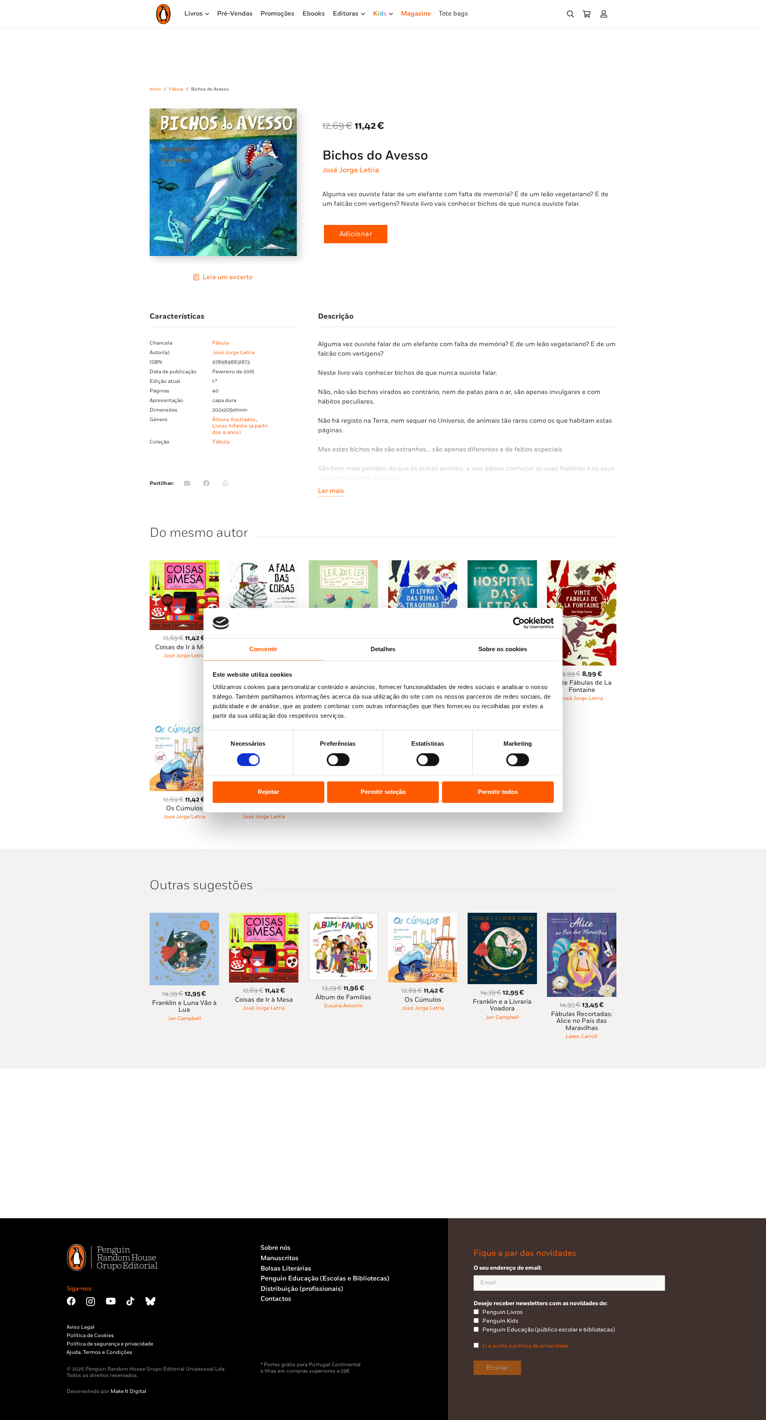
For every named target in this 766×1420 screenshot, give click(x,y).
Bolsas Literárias (286, 1268)
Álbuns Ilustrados (234, 419)
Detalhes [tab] (383, 649)
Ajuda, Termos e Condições (99, 1352)
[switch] (338, 759)
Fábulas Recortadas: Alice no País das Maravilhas (581, 1021)
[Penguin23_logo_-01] (163, 14)
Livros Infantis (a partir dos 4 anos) (240, 429)
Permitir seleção (383, 792)
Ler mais (331, 491)
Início (155, 89)
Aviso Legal (81, 1327)
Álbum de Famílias (343, 997)
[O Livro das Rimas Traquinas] (423, 565)
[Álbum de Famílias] (343, 917)
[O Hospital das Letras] (502, 565)
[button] (570, 14)
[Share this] (206, 483)
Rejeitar (268, 792)
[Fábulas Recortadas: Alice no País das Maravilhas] (581, 917)
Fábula (176, 89)
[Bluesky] (150, 1301)
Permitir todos (498, 792)
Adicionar (356, 234)
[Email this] (187, 483)
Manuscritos (279, 1258)
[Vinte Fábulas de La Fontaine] (581, 565)
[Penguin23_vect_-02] (284, 1340)
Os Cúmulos (184, 808)
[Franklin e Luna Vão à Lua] (184, 917)
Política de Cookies (90, 1335)
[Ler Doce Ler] (343, 565)
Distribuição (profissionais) (302, 1289)
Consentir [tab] (263, 649)
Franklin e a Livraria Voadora (502, 1005)
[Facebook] (71, 1301)
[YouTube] (111, 1301)
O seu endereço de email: (508, 1267)
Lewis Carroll (582, 1036)
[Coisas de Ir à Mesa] (184, 565)
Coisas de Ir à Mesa (184, 647)
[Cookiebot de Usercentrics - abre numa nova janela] (519, 623)
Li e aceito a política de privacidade (525, 1346)
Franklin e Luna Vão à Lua (184, 1006)
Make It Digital (128, 1391)
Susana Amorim (343, 1005)
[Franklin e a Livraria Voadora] (502, 917)
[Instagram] (90, 1302)
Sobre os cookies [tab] (502, 649)
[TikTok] (130, 1301)
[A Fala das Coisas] (263, 565)
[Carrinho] (586, 14)
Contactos (276, 1299)
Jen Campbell (184, 1018)
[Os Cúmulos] (184, 726)
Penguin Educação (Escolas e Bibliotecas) (325, 1278)
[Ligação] (605, 13)
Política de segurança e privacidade (110, 1344)
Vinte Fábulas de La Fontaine (582, 686)
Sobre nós (275, 1248)
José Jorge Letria (350, 170)
